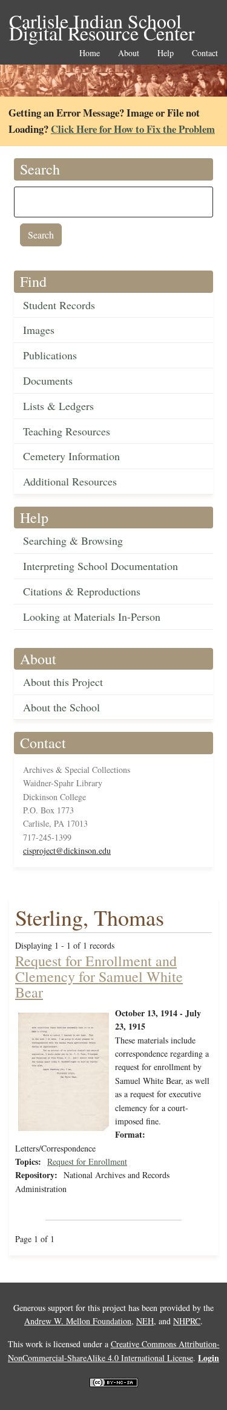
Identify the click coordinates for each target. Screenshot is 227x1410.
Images (38, 329)
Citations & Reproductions (81, 591)
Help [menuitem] (165, 53)
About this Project (63, 682)
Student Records (59, 305)
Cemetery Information (71, 456)
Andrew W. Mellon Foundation (77, 1321)
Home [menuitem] (89, 53)
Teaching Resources (66, 431)
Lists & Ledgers (58, 406)
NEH (145, 1321)
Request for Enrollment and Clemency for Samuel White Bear (99, 976)
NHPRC (186, 1321)
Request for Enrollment (87, 1161)
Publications (50, 355)
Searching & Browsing (73, 540)
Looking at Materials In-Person (91, 616)
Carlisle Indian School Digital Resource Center (102, 22)
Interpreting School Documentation (100, 566)
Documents (48, 380)
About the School (61, 707)
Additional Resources (70, 481)
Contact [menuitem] (205, 53)
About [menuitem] (128, 53)
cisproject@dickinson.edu (67, 850)
